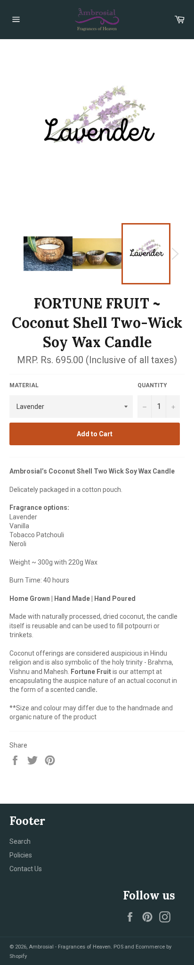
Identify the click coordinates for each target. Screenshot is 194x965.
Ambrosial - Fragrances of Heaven (70, 947)
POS (118, 947)
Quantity (152, 385)
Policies (20, 855)
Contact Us (25, 869)
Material (24, 385)
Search (20, 841)
